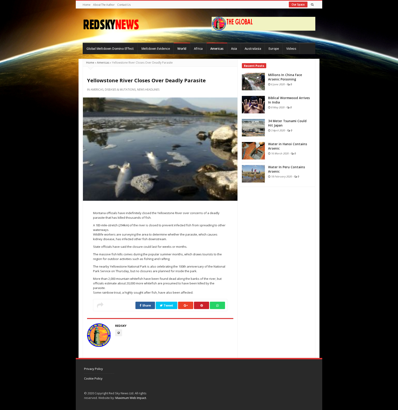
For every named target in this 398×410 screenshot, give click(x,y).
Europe (274, 49)
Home (86, 5)
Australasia (253, 49)
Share (146, 305)
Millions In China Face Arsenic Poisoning (285, 77)
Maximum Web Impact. (131, 398)
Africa (198, 49)
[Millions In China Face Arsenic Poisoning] (253, 81)
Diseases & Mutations (120, 89)
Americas (216, 49)
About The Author (103, 5)
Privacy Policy (93, 369)
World (181, 49)
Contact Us (123, 5)
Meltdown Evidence (155, 49)
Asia (234, 49)
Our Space (298, 4)
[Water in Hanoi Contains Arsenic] (253, 150)
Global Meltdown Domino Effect (110, 49)
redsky (120, 326)
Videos (291, 49)
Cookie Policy (93, 378)
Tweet (168, 305)
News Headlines (148, 89)
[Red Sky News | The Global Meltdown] (111, 24)
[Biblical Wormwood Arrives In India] (253, 104)
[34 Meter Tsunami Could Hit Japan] (253, 127)
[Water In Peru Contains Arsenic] (253, 173)
